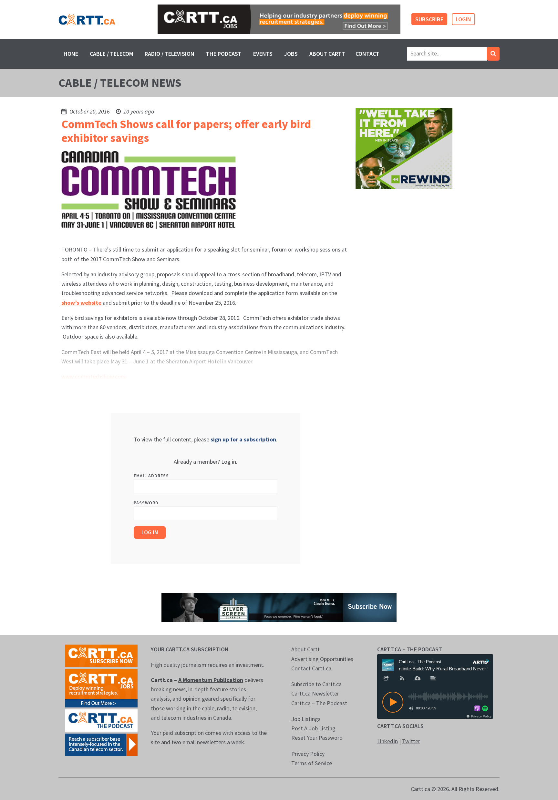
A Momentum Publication (210, 680)
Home (71, 53)
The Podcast (224, 53)
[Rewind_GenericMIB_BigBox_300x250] (404, 148)
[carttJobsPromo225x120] (101, 687)
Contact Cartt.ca (311, 668)
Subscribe (429, 19)
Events (263, 53)
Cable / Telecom (111, 53)
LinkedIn (387, 741)
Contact (367, 53)
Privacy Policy (308, 753)
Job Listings (306, 719)
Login (463, 19)
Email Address (151, 476)
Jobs (291, 53)
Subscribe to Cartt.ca (316, 684)
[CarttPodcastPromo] (101, 720)
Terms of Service (311, 763)
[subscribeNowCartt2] (101, 655)
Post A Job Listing (313, 728)
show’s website (81, 302)
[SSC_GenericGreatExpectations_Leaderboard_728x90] (279, 607)
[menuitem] (70, 53)
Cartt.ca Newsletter (315, 693)
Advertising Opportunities (322, 659)
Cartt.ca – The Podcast (319, 703)
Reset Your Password (317, 737)
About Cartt (327, 53)
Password (146, 503)
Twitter (411, 741)
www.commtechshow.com (93, 376)
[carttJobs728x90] (279, 20)
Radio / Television (169, 53)
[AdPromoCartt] (101, 744)
